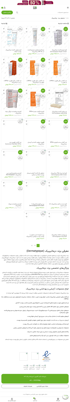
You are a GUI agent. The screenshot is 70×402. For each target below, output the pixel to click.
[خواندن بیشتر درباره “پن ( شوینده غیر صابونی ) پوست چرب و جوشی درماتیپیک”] (26, 213)
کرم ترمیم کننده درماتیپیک (58, 51)
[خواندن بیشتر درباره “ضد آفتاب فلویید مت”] (3, 121)
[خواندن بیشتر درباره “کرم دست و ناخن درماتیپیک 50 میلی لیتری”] (49, 182)
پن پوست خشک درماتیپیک (59, 236)
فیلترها (3, 23)
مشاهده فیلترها (62, 23)
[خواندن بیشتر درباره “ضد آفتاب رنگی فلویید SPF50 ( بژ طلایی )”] (49, 59)
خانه (67, 18)
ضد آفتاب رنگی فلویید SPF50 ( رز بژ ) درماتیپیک (12, 82)
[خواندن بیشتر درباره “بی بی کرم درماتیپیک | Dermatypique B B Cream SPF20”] (26, 182)
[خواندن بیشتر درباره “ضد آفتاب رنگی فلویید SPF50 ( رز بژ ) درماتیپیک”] (3, 59)
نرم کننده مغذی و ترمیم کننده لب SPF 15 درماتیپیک (36, 51)
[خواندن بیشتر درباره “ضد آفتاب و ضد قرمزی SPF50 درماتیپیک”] (49, 121)
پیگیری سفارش (7, 12)
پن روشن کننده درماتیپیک (59, 113)
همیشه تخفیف (28, 386)
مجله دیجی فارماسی (42, 386)
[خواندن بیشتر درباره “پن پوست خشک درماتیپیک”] (49, 213)
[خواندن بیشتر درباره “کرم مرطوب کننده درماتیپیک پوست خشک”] (3, 28)
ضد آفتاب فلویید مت (13, 143)
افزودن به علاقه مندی (49, 31)
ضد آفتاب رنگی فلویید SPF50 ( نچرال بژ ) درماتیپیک (35, 82)
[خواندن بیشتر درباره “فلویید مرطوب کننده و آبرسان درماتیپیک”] (26, 121)
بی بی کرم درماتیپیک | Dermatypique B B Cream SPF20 (36, 205)
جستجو (17, 12)
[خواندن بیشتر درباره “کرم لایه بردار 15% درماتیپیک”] (49, 151)
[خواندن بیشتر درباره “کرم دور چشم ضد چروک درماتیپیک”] (3, 182)
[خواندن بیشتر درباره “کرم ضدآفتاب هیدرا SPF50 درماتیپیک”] (26, 90)
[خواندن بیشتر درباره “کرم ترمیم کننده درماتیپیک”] (49, 28)
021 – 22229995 (35, 380)
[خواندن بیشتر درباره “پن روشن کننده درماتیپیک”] (49, 90)
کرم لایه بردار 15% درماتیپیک (59, 174)
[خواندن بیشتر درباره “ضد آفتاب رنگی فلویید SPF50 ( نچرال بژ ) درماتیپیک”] (26, 59)
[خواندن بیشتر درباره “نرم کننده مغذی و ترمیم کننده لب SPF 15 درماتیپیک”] (26, 28)
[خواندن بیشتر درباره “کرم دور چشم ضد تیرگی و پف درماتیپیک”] (3, 90)
